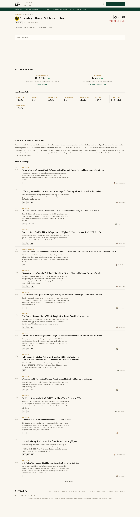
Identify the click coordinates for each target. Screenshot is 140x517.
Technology (45, 9)
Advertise (122, 491)
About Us (56, 491)
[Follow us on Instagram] (28, 495)
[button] (103, 4)
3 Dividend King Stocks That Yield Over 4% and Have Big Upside (49, 442)
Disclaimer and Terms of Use (87, 491)
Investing (18, 9)
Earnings (42, 28)
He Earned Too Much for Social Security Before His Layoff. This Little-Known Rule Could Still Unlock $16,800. (69, 252)
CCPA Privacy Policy (112, 491)
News (50, 28)
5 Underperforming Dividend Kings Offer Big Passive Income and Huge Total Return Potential (62, 295)
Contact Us (64, 491)
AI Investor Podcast (116, 4)
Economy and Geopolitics (62, 9)
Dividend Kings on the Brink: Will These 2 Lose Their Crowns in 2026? (52, 398)
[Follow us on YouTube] (25, 495)
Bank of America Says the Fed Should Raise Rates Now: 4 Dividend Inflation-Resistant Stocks (61, 273)
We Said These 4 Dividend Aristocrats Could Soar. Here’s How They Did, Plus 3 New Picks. (60, 211)
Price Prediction (30, 28)
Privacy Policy (101, 491)
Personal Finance (31, 9)
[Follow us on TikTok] (32, 495)
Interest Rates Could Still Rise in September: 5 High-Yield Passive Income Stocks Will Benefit (61, 232)
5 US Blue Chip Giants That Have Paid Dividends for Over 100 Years (51, 463)
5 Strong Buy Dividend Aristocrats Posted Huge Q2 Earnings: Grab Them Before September (61, 192)
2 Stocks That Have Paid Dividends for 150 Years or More (47, 420)
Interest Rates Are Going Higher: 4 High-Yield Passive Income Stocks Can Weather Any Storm (62, 336)
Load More (70, 481)
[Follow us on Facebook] (15, 495)
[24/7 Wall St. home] (17, 4)
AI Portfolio (81, 9)
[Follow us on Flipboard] (35, 495)
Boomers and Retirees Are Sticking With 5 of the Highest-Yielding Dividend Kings (57, 379)
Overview (18, 28)
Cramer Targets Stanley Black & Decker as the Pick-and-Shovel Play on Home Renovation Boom (63, 170)
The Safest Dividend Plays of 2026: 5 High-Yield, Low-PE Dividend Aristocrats (55, 317)
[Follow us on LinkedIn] (22, 495)
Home (50, 491)
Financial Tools (73, 491)
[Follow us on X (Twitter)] (19, 495)
